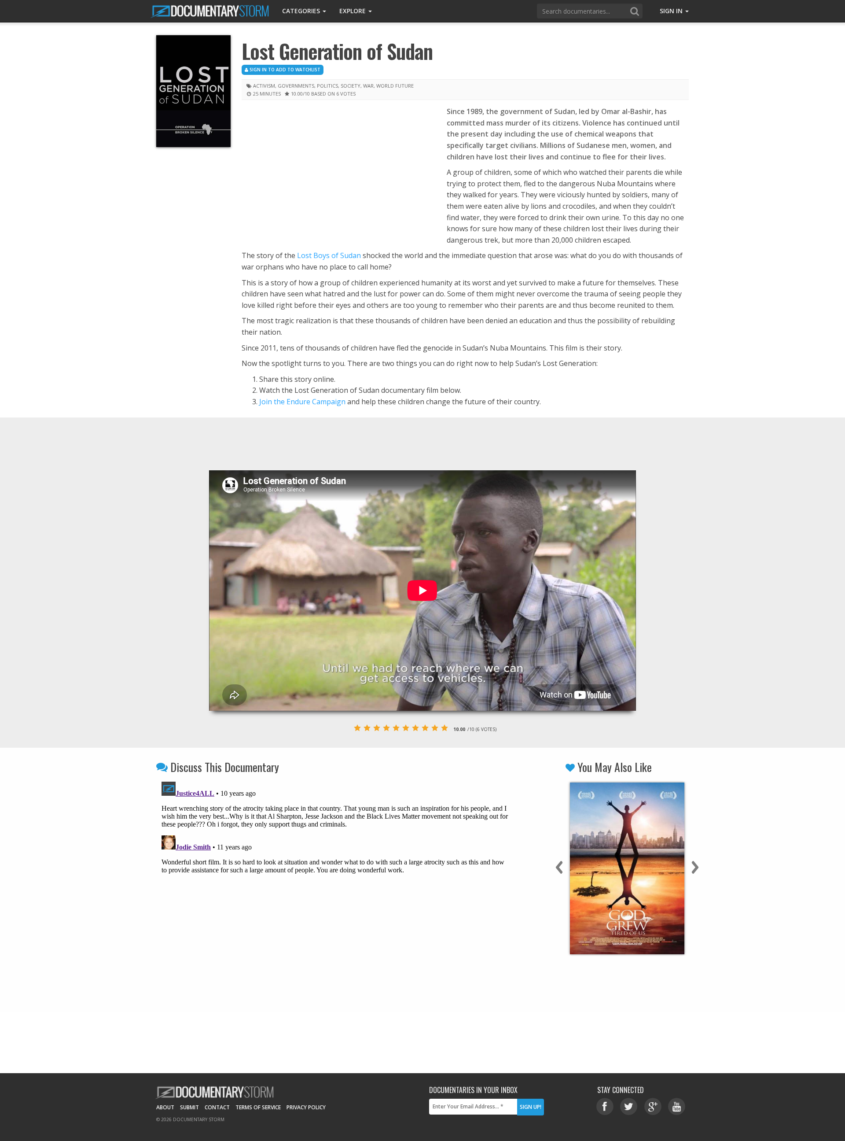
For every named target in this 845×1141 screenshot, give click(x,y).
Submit (189, 1107)
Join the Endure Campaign (302, 401)
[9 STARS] (434, 728)
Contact (217, 1107)
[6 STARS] (405, 728)
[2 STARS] (367, 728)
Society (350, 85)
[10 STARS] (444, 728)
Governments (296, 85)
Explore (353, 11)
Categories (302, 11)
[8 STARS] (425, 728)
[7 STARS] (415, 728)
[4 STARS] (386, 728)
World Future (395, 85)
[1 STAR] (357, 728)
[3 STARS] (376, 728)
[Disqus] (335, 888)
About (165, 1107)
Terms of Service (258, 1107)
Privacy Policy (306, 1107)
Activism (264, 85)
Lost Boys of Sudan (329, 255)
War (368, 85)
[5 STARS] (396, 728)
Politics (327, 85)
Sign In (672, 11)
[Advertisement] (338, 171)
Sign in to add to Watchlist (284, 69)
